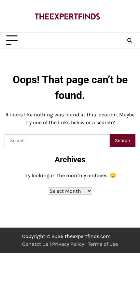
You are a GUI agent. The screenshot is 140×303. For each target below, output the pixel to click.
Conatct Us (35, 244)
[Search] (129, 40)
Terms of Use (103, 244)
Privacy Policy (68, 244)
